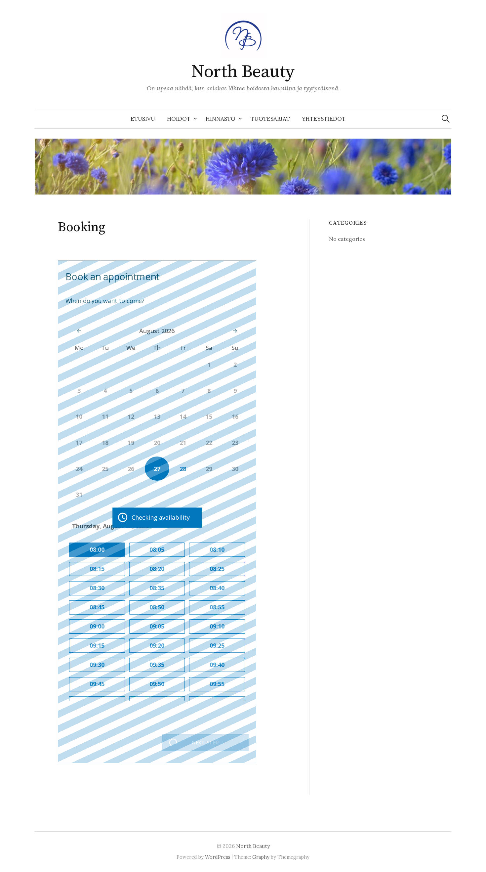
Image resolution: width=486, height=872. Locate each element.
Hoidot (178, 118)
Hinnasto (220, 118)
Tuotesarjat (270, 118)
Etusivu (143, 118)
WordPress (217, 857)
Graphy (260, 857)
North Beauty (243, 72)
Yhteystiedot (323, 118)
